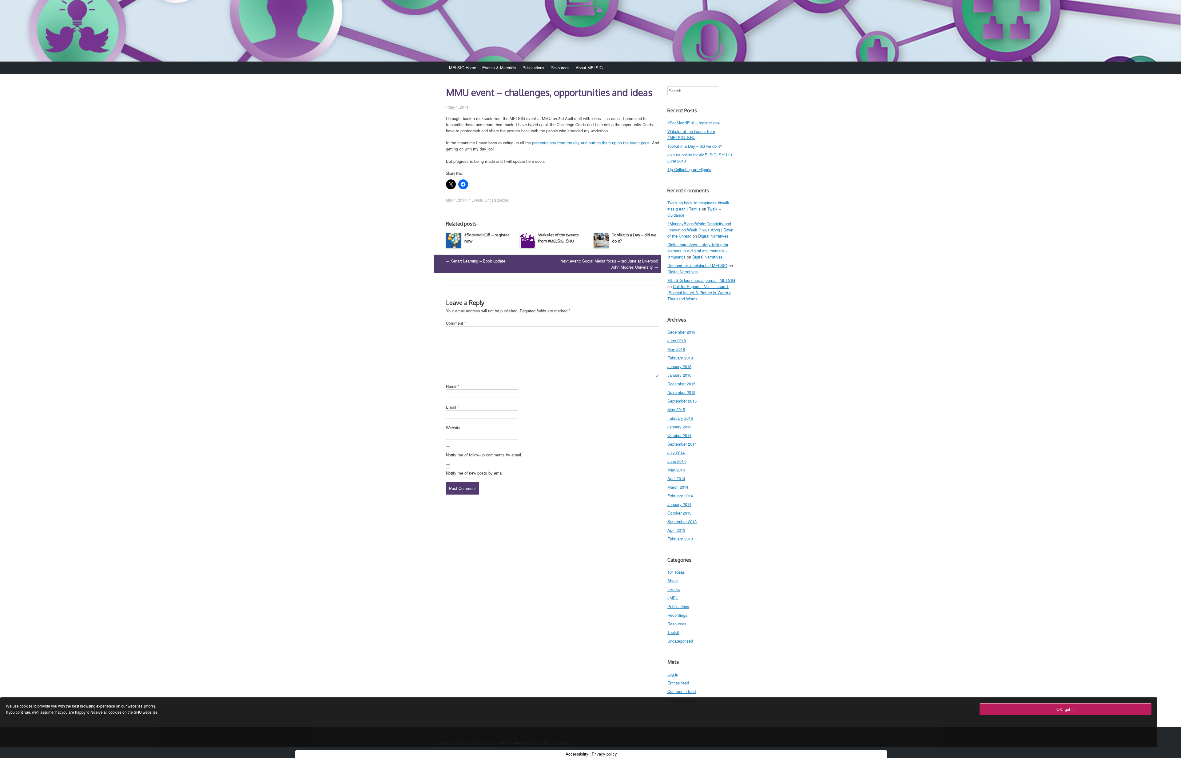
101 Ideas (676, 572)
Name (452, 386)
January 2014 (679, 504)
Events (477, 200)
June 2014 (676, 461)
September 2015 (682, 401)
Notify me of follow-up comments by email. (484, 455)
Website (453, 428)
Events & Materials (499, 67)
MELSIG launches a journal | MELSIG (701, 280)
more (149, 706)
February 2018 (680, 358)
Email (452, 407)
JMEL (672, 598)
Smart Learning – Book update (475, 261)
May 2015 (676, 409)
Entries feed (678, 683)
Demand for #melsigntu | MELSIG (697, 265)
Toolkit (673, 632)
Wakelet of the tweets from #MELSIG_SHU (691, 134)
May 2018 (676, 349)
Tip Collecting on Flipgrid (689, 169)
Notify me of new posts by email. (475, 473)
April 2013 (676, 530)
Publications (533, 67)
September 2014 (682, 444)
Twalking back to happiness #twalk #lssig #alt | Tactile (698, 206)
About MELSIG (589, 67)
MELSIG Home (462, 67)
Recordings (677, 615)
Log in (672, 674)
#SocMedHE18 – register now (693, 123)
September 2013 (682, 521)
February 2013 (680, 539)
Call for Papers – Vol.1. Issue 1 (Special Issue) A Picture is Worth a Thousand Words (699, 292)
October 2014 (679, 435)
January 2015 (679, 427)
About (672, 581)
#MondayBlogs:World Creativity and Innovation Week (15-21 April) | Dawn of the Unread (700, 230)
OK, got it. (1065, 709)
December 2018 (681, 332)
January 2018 (679, 366)
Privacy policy (604, 754)
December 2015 (681, 384)
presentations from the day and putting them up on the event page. (591, 143)
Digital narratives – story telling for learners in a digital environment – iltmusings (697, 251)
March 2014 (677, 487)
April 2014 (676, 478)
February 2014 (680, 496)
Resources (560, 67)
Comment (456, 323)
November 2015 (681, 392)
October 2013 (679, 513)
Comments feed (681, 691)
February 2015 (680, 418)
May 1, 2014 (458, 107)
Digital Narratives (713, 236)
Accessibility (577, 754)
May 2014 (676, 470)
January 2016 (679, 375)
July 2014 (676, 452)
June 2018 (676, 340)
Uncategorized (497, 200)
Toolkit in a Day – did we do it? (694, 146)
